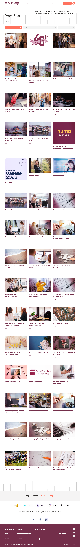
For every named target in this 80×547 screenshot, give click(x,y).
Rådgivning (7, 536)
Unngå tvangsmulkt (34, 209)
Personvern (23, 544)
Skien (27, 534)
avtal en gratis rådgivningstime (58, 534)
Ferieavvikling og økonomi (12, 439)
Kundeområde (67, 3)
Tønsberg (30, 534)
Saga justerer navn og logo (36, 381)
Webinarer (61, 27)
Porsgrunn (28, 533)
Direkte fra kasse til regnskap (12, 381)
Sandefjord (23, 534)
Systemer (7, 538)
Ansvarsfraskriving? (58, 209)
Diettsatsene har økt (58, 175)
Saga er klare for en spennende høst (38, 410)
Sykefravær (8, 50)
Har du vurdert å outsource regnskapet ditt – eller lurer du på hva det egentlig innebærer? (39, 80)
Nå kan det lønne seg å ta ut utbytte (38, 352)
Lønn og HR (7, 534)
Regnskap (7, 533)
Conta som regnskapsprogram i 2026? (63, 78)
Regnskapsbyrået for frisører (60, 323)
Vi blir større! (8, 209)
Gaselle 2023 (8, 182)
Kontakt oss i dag (46, 496)
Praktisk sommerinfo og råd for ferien (63, 410)
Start (6, 21)
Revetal (18, 534)
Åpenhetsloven (30, 544)
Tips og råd (26, 27)
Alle (6, 27)
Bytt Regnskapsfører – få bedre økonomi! (64, 439)
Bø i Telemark (20, 533)
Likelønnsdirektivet (58, 50)
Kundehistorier (44, 27)
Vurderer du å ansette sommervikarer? (15, 236)
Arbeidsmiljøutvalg (34, 175)
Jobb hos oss (19, 538)
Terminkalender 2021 (34, 467)
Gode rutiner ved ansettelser (36, 236)
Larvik (24, 533)
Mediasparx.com (71, 544)
